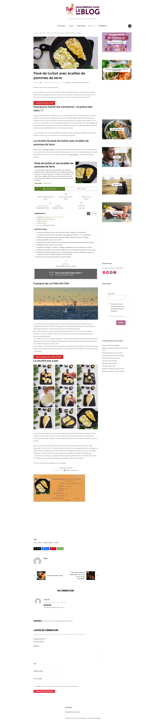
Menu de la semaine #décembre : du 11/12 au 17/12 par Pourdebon (77, 575)
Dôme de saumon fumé (55, 575)
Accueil (36, 33)
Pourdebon (102, 26)
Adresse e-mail (38, 671)
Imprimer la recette (50, 189)
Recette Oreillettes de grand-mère (113, 368)
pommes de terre (48, 542)
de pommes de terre (48, 219)
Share (46, 548)
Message (36, 646)
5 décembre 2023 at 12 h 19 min (51, 602)
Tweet (38, 548)
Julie (40, 82)
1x (88, 213)
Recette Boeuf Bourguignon (111, 345)
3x (95, 213)
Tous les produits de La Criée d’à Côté (48, 357)
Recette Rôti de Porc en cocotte (112, 353)
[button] (35, 183)
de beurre (44, 221)
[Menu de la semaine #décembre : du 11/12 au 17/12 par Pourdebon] (90, 575)
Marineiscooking (48, 149)
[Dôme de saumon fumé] (41, 575)
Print (61, 548)
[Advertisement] (66, 517)
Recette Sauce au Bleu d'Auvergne (113, 355)
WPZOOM (97, 718)
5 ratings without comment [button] (63, 621)
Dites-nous (58, 275)
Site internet (38, 679)
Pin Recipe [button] (83, 189)
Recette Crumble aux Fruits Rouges (113, 371)
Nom (35, 664)
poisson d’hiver (73, 154)
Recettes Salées (84, 82)
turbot (56, 542)
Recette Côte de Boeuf (109, 363)
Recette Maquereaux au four (111, 358)
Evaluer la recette (40, 639)
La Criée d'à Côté (57, 217)
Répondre (63, 602)
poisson (39, 542)
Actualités (61, 26)
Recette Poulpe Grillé (109, 366)
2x (92, 213)
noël (35, 542)
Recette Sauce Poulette (109, 361)
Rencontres (81, 26)
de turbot (46, 217)
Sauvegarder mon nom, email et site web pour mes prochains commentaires (56, 686)
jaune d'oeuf (42, 223)
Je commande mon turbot (44, 103)
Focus (71, 26)
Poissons (69, 82)
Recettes (91, 26)
